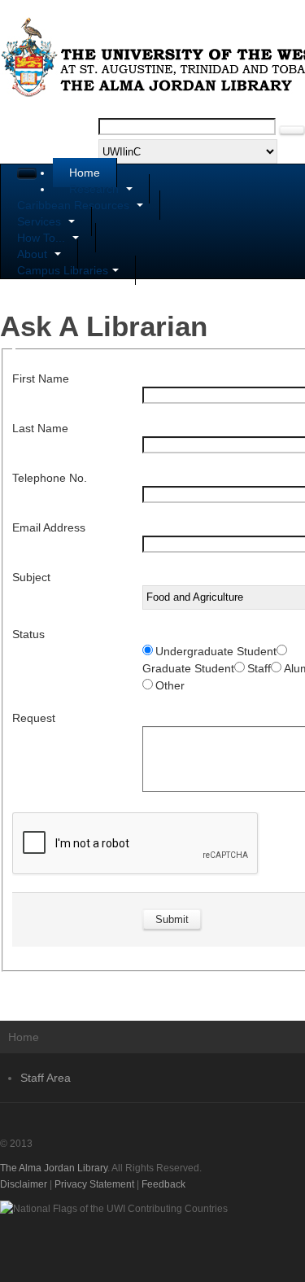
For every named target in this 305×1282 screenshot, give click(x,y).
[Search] (292, 130)
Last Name (40, 428)
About (33, 253)
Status (28, 634)
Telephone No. (49, 477)
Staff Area (45, 1077)
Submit (172, 919)
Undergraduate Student (216, 651)
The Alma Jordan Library (53, 1168)
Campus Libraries (62, 270)
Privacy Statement (94, 1184)
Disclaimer (23, 1184)
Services (40, 221)
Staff (259, 668)
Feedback (163, 1184)
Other (170, 685)
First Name (40, 378)
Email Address (48, 527)
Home (84, 172)
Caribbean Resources (75, 205)
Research (95, 188)
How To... (42, 237)
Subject (31, 577)
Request (33, 717)
